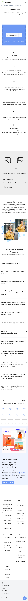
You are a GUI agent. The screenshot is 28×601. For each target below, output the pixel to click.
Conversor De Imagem (8, 5)
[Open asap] (25, 598)
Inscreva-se (20, 41)
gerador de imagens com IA (11, 474)
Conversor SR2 (18, 5)
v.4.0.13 (12, 597)
